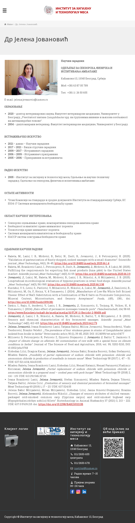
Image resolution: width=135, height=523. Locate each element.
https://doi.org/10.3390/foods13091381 (30, 302)
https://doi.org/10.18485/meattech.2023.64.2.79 (68, 323)
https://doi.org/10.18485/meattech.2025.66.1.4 (81, 263)
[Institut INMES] (67, 10)
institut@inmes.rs (85, 468)
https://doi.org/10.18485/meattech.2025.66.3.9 (102, 274)
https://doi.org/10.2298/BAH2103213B (60, 404)
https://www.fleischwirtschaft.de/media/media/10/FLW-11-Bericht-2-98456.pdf (57, 312)
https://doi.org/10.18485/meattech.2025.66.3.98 (76, 284)
